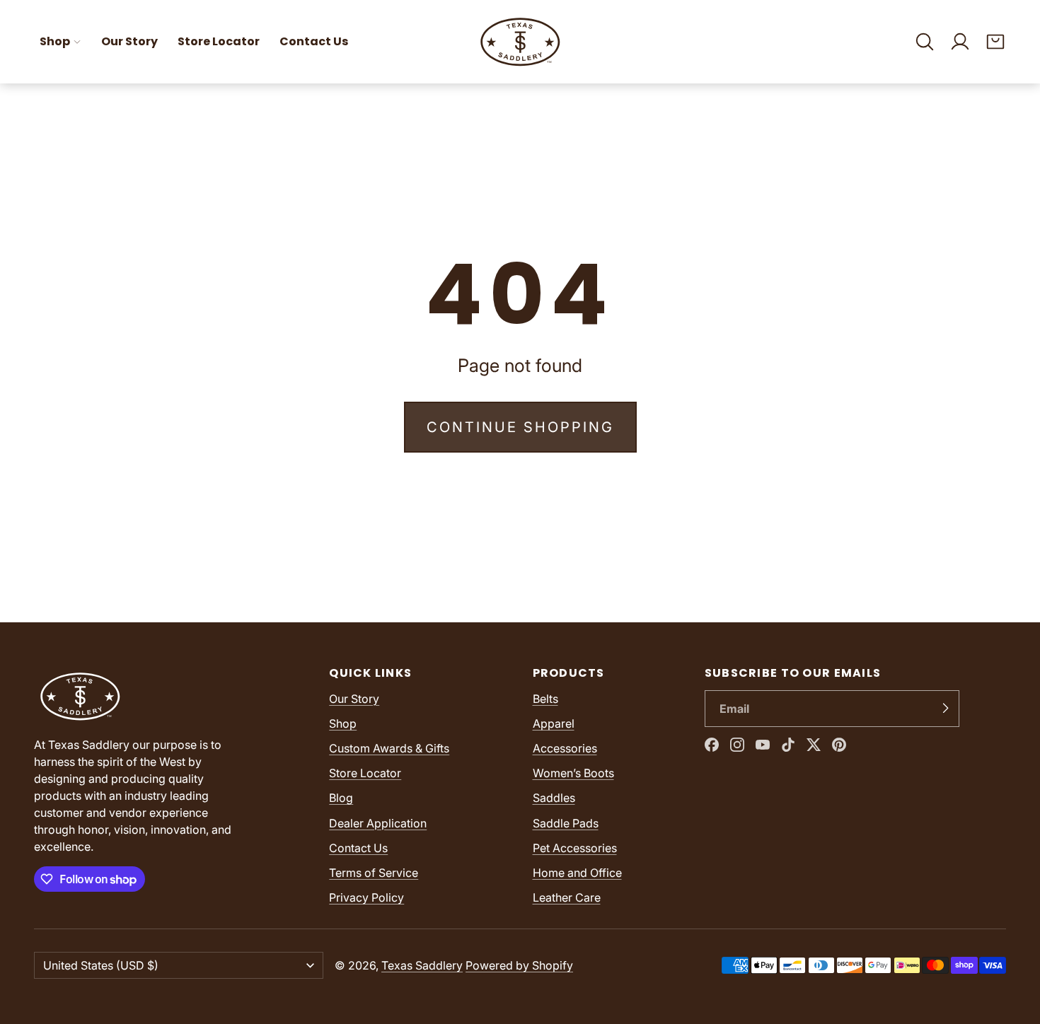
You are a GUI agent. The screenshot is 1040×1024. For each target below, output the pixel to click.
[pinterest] (839, 745)
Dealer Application (378, 823)
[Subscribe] (945, 708)
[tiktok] (788, 745)
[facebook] (712, 745)
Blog (341, 798)
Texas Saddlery (422, 965)
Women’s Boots (573, 773)
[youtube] (763, 745)
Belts (545, 699)
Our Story (129, 41)
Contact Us (313, 41)
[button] (924, 41)
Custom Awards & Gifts (389, 748)
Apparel (553, 723)
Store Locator (219, 41)
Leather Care (567, 897)
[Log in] (960, 41)
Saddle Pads (566, 823)
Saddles (554, 798)
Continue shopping (520, 427)
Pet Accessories (575, 848)
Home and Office (577, 873)
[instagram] (737, 745)
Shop (55, 41)
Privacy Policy (366, 897)
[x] (814, 745)
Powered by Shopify (519, 965)
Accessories (565, 748)
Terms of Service (373, 873)
